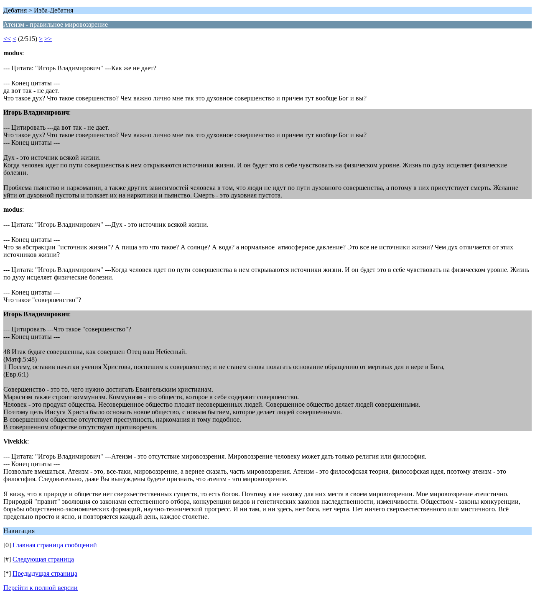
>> (48, 38)
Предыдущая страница (45, 573)
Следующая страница (43, 559)
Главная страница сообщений (55, 545)
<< (7, 38)
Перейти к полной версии (40, 587)
